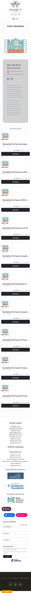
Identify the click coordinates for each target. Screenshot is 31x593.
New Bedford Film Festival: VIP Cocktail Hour (16, 396)
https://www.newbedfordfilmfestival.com (16, 74)
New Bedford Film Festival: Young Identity (16, 256)
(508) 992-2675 (15, 431)
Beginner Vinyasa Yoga (15, 457)
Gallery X (15, 10)
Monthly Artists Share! (15, 455)
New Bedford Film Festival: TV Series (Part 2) (16, 368)
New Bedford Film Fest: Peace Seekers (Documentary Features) (16, 144)
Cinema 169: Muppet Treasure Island (15, 459)
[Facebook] (8, 79)
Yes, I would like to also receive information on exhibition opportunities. (15, 549)
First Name (6, 533)
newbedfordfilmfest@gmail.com (16, 71)
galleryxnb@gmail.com (16, 433)
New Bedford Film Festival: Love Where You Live (16, 172)
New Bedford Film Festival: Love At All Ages (16, 228)
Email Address (7, 527)
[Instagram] (11, 79)
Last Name (6, 540)
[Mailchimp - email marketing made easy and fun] (16, 561)
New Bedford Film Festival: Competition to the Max (16, 312)
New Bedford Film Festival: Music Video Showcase (16, 284)
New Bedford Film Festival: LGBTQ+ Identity (16, 200)
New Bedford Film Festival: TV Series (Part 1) (16, 340)
